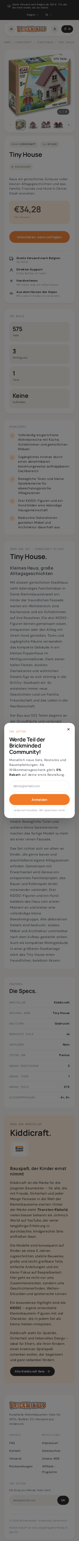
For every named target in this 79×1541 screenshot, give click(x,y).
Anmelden (39, 799)
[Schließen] (68, 729)
